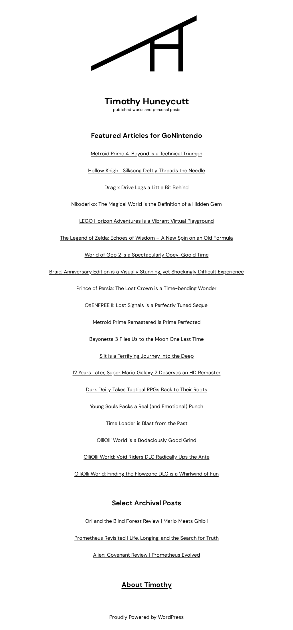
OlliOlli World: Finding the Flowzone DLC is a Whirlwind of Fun (146, 473)
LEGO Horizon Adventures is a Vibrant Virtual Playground (146, 221)
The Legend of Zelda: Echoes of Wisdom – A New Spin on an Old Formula (146, 237)
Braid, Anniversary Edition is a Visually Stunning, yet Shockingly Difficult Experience (146, 271)
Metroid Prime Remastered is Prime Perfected (147, 322)
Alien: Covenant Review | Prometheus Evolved (146, 554)
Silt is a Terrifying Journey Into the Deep (147, 356)
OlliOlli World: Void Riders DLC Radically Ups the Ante (146, 456)
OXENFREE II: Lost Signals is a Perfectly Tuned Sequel (147, 305)
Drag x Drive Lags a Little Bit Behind (146, 187)
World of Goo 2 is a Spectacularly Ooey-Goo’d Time (147, 254)
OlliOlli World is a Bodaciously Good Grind (146, 440)
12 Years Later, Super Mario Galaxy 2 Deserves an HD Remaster (147, 372)
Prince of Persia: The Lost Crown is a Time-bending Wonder (146, 288)
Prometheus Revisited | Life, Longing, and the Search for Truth (146, 538)
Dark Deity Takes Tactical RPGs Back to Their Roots (146, 389)
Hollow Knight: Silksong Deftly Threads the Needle (146, 170)
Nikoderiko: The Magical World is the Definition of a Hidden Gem (146, 204)
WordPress (171, 617)
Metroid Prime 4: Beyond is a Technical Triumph (146, 153)
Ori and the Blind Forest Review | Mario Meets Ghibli (146, 521)
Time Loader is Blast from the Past (146, 423)
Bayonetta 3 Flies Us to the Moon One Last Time (146, 339)
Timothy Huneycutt (146, 101)
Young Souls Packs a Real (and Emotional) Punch (146, 406)
